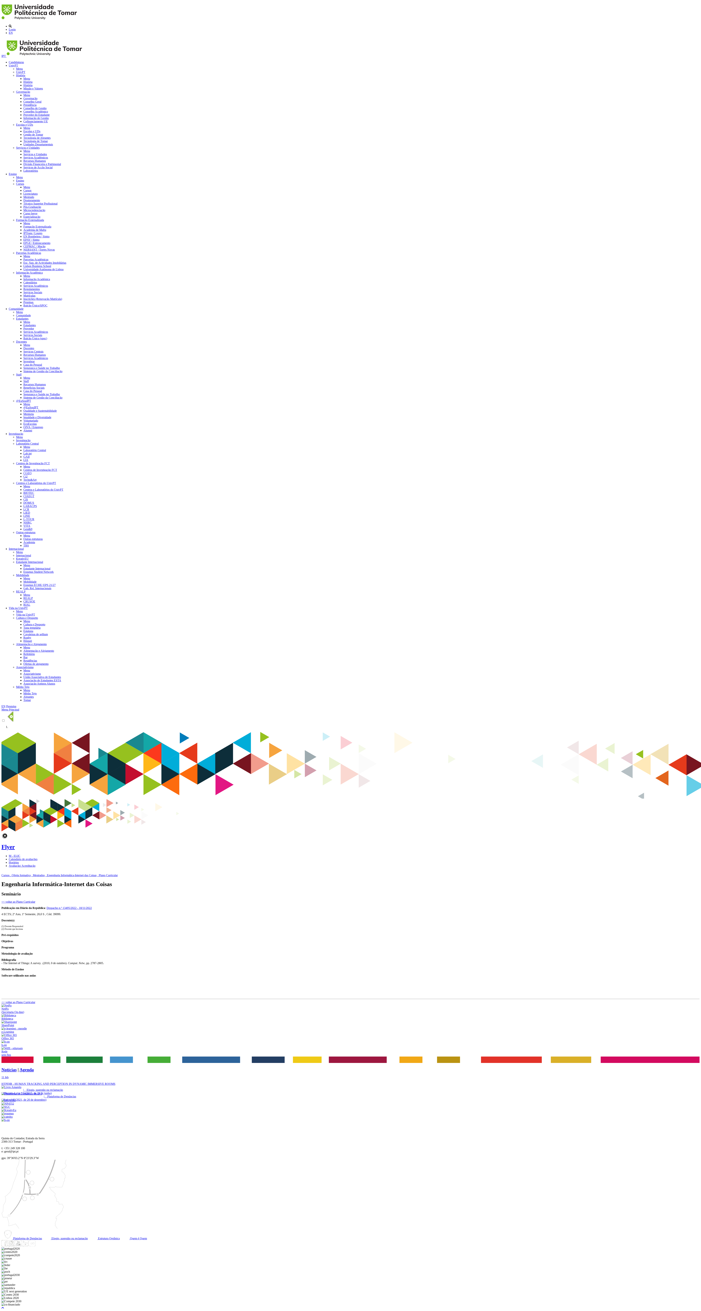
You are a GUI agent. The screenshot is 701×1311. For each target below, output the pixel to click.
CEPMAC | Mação (34, 246)
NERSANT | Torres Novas (39, 249)
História (20, 75)
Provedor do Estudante (36, 114)
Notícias (9, 1069)
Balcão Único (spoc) (35, 338)
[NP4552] (7, 1103)
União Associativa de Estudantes (42, 677)
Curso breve (30, 213)
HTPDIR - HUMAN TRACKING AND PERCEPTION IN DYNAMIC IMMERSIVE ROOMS (58, 1083)
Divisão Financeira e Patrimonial (42, 164)
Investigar (29, 361)
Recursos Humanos (34, 160)
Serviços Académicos (35, 157)
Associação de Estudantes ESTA (42, 680)
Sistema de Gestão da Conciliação (42, 371)
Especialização (31, 216)
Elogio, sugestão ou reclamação (69, 1238)
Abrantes (28, 696)
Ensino (13, 174)
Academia (29, 542)
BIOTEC (28, 492)
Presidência (30, 104)
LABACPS (30, 506)
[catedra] (7, 1116)
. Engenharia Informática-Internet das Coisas (71, 875)
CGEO (27, 473)
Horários (14, 862)
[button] (2, 1307)
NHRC (27, 522)
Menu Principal (10, 709)
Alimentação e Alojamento (31, 644)
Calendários (30, 282)
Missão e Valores (33, 88)
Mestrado (28, 197)
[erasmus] (7, 1113)
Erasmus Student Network (38, 571)
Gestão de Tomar (33, 134)
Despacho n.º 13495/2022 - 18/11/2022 (69, 907)
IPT (4, 56)
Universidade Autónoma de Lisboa (43, 269)
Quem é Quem (138, 1238)
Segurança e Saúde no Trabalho (41, 368)
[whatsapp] (39, 1245)
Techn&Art (30, 479)
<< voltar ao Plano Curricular (18, 901)
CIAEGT (28, 496)
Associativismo (25, 667)
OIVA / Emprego (33, 427)
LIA (25, 460)
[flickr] (32, 1245)
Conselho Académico (35, 111)
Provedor (28, 328)
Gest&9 (27, 529)
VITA (26, 525)
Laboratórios (30, 170)
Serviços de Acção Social (38, 167)
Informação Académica (29, 272)
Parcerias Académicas (28, 252)
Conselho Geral (32, 101)
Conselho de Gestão (35, 108)
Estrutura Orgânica (108, 1238)
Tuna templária (32, 627)
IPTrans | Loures (32, 233)
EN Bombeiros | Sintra (36, 236)
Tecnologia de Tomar (35, 141)
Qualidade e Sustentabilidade (40, 410)
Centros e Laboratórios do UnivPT (36, 483)
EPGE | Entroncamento (36, 243)
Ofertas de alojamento (36, 663)
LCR (26, 509)
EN (11, 32)
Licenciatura (30, 193)
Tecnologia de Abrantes (37, 137)
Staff (19, 374)
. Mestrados (38, 875)
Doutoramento (31, 200)
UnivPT (13, 65)
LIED (26, 512)
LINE (26, 515)
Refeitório (29, 654)
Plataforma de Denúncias (27, 1238)
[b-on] (5, 1120)
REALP (21, 591)
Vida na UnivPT (18, 608)
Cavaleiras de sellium (35, 634)
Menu (19, 68)
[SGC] (5, 1106)
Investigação (16, 433)
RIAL (26, 604)
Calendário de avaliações (23, 859)
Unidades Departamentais (38, 144)
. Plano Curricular (107, 875)
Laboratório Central (27, 443)
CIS (25, 499)
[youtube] (18, 1245)
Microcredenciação (34, 210)
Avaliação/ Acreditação (22, 865)
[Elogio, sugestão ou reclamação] (11, 1087)
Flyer (8, 847)
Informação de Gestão (36, 118)
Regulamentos (31, 289)
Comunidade (16, 308)
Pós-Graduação (32, 206)
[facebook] (4, 1245)
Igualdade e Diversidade (37, 417)
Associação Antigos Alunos (39, 683)
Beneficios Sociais (34, 387)
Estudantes (22, 318)
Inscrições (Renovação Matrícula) (42, 298)
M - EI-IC (14, 855)
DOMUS (28, 502)
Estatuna (28, 631)
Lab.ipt (27, 453)
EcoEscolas (30, 423)
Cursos (20, 183)
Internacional (16, 548)
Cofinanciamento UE (35, 121)
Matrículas (29, 295)
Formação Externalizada (30, 220)
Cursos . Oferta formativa (16, 875)
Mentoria (28, 414)
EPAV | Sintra (31, 239)
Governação (23, 91)
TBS (26, 545)
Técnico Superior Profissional (40, 203)
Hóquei (27, 640)
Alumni (27, 430)
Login (12, 29)
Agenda (27, 1069)
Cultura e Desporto (27, 617)
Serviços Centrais (33, 351)
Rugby (27, 637)
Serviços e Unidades (28, 147)
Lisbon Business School (37, 266)
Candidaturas (16, 62)
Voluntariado (30, 420)
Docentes (21, 341)
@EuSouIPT (23, 400)
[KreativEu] (8, 1110)
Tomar (27, 700)
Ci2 (25, 476)
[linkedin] (25, 1245)
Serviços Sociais (32, 292)
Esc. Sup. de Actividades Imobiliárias (44, 262)
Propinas (28, 302)
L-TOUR (28, 519)
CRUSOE (29, 601)
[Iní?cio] (39, 20)
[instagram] (11, 1245)
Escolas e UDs (24, 124)
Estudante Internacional (29, 562)
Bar (25, 657)
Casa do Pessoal (32, 364)
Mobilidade (22, 575)
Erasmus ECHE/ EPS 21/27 (39, 585)
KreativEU (22, 558)
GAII (26, 456)
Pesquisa (11, 706)
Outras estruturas (25, 532)
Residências (30, 660)
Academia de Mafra (34, 229)
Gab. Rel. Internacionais (37, 588)
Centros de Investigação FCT (33, 463)
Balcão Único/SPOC (35, 305)
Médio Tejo (22, 686)
